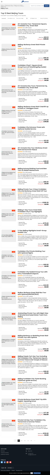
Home (2, 5)
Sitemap (3, 451)
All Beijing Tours (33, 18)
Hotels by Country (5, 454)
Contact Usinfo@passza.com (32, 454)
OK (31, 473)
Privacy (13, 470)
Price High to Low (11, 18)
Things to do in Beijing (18, 6)
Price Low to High (19, 18)
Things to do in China (18, 5)
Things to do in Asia (9, 5)
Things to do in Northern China (7, 6)
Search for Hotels (44, 18)
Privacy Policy (37, 473)
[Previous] (15, 440)
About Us (30, 451)
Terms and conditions (5, 470)
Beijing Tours (3, 6)
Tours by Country (5, 452)
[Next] (34, 440)
